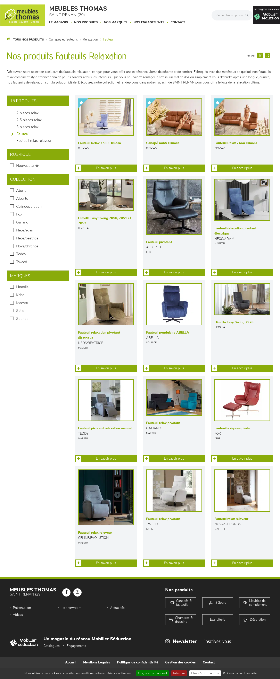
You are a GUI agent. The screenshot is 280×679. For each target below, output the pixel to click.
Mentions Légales (96, 662)
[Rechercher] (248, 15)
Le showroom (71, 607)
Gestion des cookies (180, 662)
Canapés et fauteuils (63, 39)
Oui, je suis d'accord (152, 673)
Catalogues (51, 645)
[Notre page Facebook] (66, 592)
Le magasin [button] (58, 22)
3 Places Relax (27, 127)
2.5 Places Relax (29, 120)
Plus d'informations (205, 673)
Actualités (117, 607)
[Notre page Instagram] (77, 592)
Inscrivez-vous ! (219, 641)
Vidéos (18, 614)
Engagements (76, 645)
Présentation (22, 607)
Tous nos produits (28, 39)
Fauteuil (108, 39)
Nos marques (115, 22)
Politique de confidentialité (137, 662)
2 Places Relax (27, 113)
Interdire (179, 673)
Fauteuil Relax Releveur (33, 141)
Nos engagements (148, 22)
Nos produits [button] (86, 22)
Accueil (70, 662)
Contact (178, 22)
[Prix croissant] (259, 55)
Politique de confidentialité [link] (239, 673)
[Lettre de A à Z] (267, 55)
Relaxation (90, 39)
